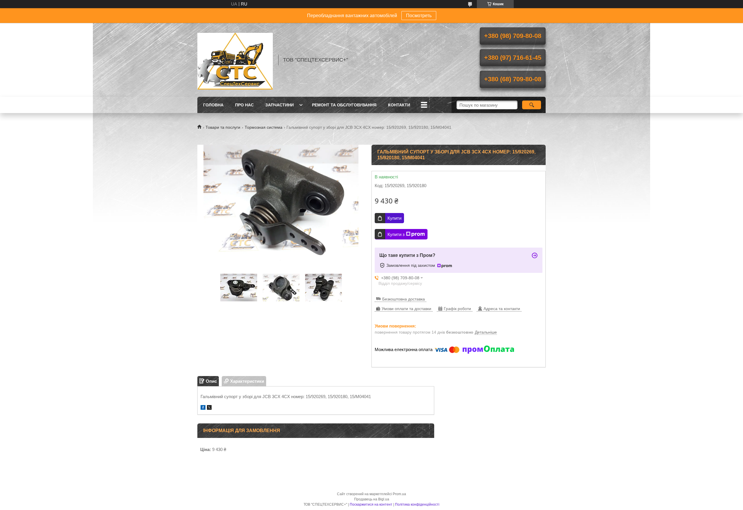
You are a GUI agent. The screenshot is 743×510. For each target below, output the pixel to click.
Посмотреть (419, 15)
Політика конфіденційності (417, 504)
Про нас (244, 105)
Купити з (396, 234)
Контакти (399, 105)
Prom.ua (399, 494)
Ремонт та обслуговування (344, 105)
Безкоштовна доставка (403, 299)
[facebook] (203, 408)
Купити (394, 218)
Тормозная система (263, 127)
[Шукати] (531, 105)
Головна (213, 105)
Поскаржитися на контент (371, 504)
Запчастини (279, 105)
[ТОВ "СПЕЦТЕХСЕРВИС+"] (235, 59)
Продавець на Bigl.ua (371, 499)
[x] (209, 408)
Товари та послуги (222, 127)
